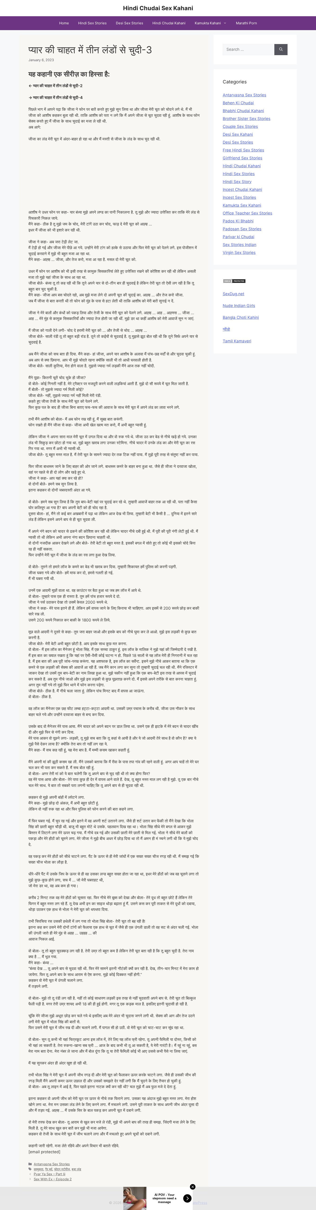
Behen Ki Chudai (238, 103)
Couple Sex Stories (240, 126)
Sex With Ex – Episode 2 (53, 1179)
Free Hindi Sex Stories (243, 150)
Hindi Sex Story (237, 181)
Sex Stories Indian (239, 244)
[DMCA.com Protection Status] (234, 282)
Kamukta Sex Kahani (242, 205)
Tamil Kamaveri (237, 341)
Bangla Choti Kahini (241, 317)
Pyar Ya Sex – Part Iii (49, 1174)
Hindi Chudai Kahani (169, 23)
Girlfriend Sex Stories (242, 158)
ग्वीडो (226, 329)
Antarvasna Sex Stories (52, 1164)
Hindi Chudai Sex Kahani (158, 8)
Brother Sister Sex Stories (246, 118)
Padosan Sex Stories (242, 229)
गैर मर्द (48, 1169)
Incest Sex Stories (239, 197)
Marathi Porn (246, 23)
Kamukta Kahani (208, 23)
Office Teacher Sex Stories (247, 213)
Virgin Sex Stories (239, 252)
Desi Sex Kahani (238, 134)
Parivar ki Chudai (238, 236)
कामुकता (38, 1169)
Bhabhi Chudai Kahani (243, 110)
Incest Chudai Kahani (242, 189)
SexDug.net (233, 293)
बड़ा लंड (76, 1169)
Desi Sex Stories (129, 23)
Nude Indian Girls (239, 305)
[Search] (281, 49)
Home (64, 23)
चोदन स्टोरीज (62, 1169)
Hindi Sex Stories (92, 23)
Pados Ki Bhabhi (238, 221)
